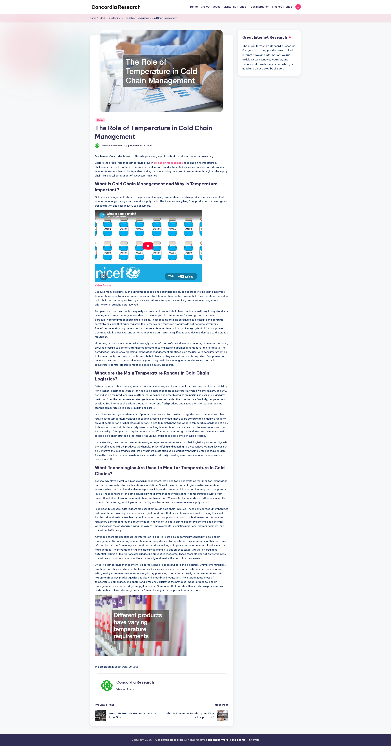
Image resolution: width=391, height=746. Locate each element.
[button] (125, 689)
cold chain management (168, 162)
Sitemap (254, 739)
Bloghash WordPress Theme (227, 739)
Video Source (103, 285)
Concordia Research (135, 682)
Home (100, 120)
